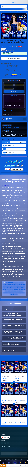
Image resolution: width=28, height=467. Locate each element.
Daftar (14, 464)
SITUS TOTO (14, 142)
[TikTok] (8, 443)
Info (24, 119)
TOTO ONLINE (3, 11)
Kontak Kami (3, 451)
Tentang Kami (4, 449)
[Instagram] (5, 443)
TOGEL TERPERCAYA (22, 142)
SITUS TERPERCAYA (6, 142)
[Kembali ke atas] (25, 458)
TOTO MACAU (21, 8)
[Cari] (2, 6)
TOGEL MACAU (9, 11)
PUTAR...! (14, 91)
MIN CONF (6, 87)
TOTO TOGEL (22, 11)
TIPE (15, 83)
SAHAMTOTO (13, 8)
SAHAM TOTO (5, 8)
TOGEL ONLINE (15, 11)
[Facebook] (2, 443)
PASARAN (6, 83)
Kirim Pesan (6, 437)
